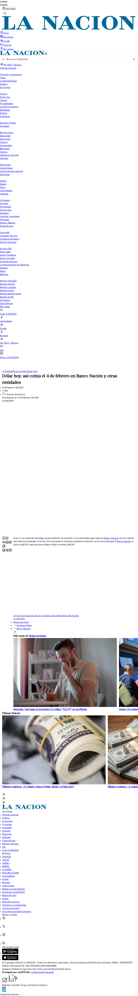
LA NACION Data (8, 81)
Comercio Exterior (9, 106)
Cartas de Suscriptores (11, 171)
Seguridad (5, 135)
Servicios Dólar (24, 625)
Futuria (3, 93)
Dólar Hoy (5, 97)
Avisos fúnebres (8, 255)
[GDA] (10, 981)
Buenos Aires (6, 132)
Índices (3, 113)
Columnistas (6, 168)
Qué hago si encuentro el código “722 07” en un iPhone (50, 709)
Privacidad (48, 972)
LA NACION (8, 371)
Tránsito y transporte (11, 74)
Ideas (3, 271)
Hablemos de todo (9, 155)
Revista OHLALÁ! (8, 280)
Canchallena (6, 190)
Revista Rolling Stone (10, 293)
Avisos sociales (7, 258)
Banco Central (111, 538)
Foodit (6, 41)
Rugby (3, 184)
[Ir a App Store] (10, 959)
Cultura (4, 142)
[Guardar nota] (3, 538)
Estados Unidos (8, 122)
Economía (20, 371)
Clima (3, 77)
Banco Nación (124, 541)
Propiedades (6, 103)
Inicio (6, 33)
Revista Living (7, 290)
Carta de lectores (8, 261)
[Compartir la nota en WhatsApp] (10, 542)
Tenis (2, 187)
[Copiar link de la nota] (3, 546)
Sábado (4, 267)
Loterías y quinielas (10, 216)
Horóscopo (5, 209)
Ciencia (3, 151)
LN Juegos (5, 200)
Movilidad (5, 110)
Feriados (4, 213)
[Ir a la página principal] (69, 29)
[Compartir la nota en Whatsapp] (7, 542)
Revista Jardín (7, 297)
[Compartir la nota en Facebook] (3, 550)
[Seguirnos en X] (3, 927)
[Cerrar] (45, 54)
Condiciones (37, 972)
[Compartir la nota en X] (7, 550)
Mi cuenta (8, 49)
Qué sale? (5, 232)
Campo (3, 100)
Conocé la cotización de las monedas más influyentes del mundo (46, 615)
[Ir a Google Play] (10, 953)
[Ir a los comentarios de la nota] (7, 538)
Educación (5, 139)
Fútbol (3, 180)
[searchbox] (68, 59)
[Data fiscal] (4, 991)
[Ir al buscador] (5, 13)
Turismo (4, 203)
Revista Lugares (8, 287)
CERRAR (3, 2)
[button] (69, 205)
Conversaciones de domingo (14, 264)
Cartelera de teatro (9, 238)
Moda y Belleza (7, 222)
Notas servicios (21, 622)
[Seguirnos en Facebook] (3, 918)
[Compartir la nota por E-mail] (10, 550)
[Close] (3, 794)
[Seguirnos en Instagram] (3, 935)
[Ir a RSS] (3, 943)
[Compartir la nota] (3, 542)
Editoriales (5, 164)
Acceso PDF (6, 248)
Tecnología (5, 206)
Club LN (7, 45)
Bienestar (5, 148)
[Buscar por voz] (134, 59)
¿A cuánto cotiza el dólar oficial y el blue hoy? (38, 787)
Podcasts (4, 219)
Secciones (8, 37)
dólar (41, 538)
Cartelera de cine (8, 235)
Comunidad (6, 145)
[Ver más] (15, 632)
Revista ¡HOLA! (7, 284)
